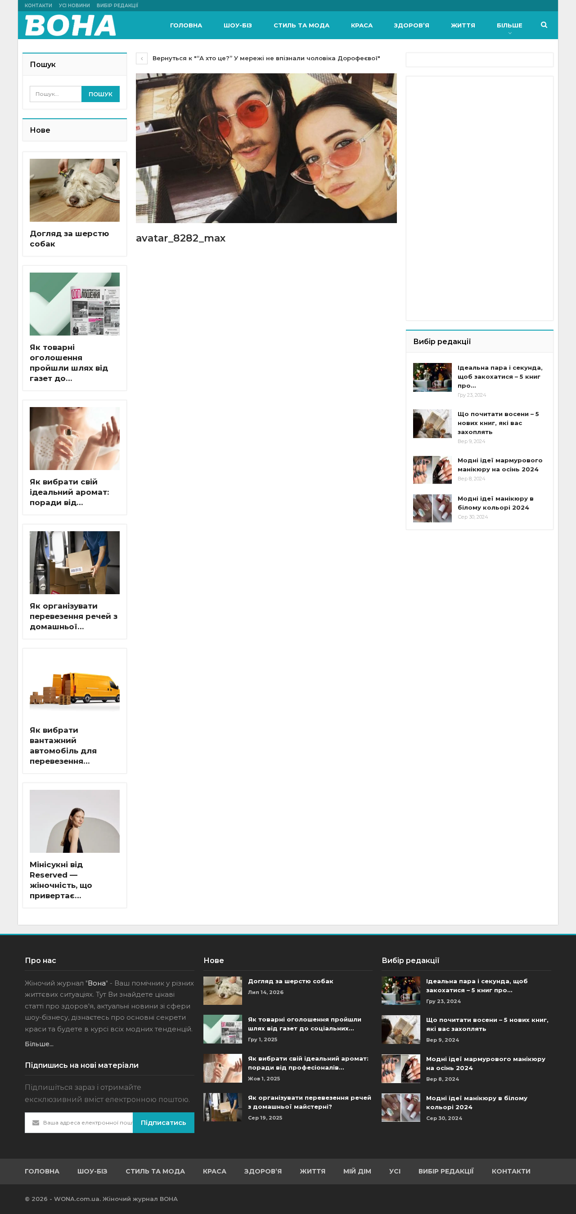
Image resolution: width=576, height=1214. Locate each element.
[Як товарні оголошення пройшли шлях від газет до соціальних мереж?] (75, 304)
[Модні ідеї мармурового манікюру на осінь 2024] (432, 470)
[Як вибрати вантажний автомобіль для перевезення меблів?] (75, 686)
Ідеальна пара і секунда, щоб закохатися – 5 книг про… (500, 376)
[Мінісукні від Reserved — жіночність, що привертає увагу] (75, 821)
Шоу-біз (238, 25)
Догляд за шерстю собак (290, 981)
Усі (394, 1171)
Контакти (38, 6)
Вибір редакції (117, 6)
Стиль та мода (301, 25)
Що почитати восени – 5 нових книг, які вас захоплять (498, 422)
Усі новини (74, 6)
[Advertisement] (480, 139)
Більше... (39, 1044)
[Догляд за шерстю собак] (75, 190)
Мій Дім (357, 1171)
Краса (362, 25)
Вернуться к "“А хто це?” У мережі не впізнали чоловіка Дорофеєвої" (265, 58)
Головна (186, 25)
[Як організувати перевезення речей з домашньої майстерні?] (75, 562)
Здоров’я (411, 25)
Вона (97, 983)
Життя (463, 25)
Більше (509, 25)
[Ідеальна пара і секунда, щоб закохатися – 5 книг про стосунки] (432, 377)
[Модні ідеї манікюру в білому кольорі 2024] (432, 508)
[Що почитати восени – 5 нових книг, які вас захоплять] (432, 423)
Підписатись (163, 1122)
